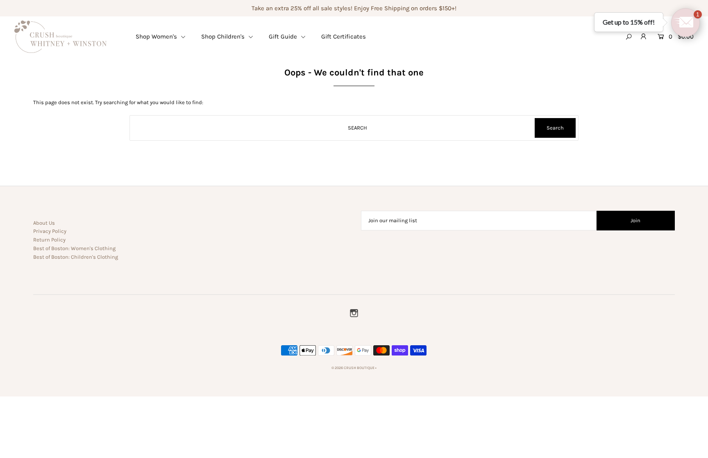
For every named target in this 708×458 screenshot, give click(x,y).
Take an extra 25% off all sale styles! (302, 8)
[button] (685, 22)
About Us (44, 223)
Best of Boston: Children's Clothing (75, 257)
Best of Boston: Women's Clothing (74, 248)
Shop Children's (223, 36)
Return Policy (49, 240)
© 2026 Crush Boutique (352, 368)
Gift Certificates (343, 36)
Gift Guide (284, 36)
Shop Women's (157, 36)
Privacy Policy (49, 231)
